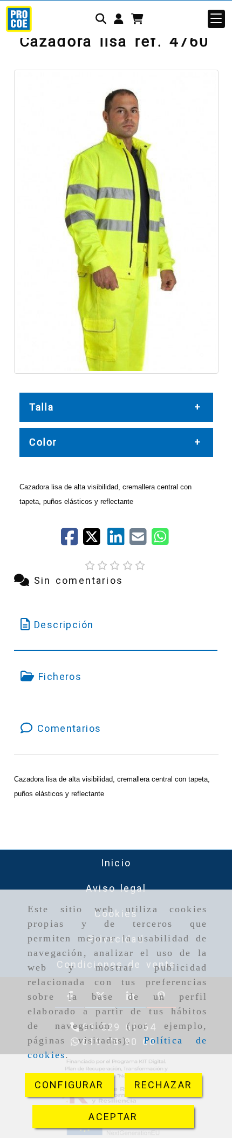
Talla (41, 407)
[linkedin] (118, 540)
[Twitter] (95, 540)
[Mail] (140, 540)
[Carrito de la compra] (137, 19)
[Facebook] (72, 540)
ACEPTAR (113, 1116)
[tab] (115, 624)
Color (43, 442)
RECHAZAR (163, 1084)
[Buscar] (101, 19)
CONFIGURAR (69, 1084)
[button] (118, 19)
